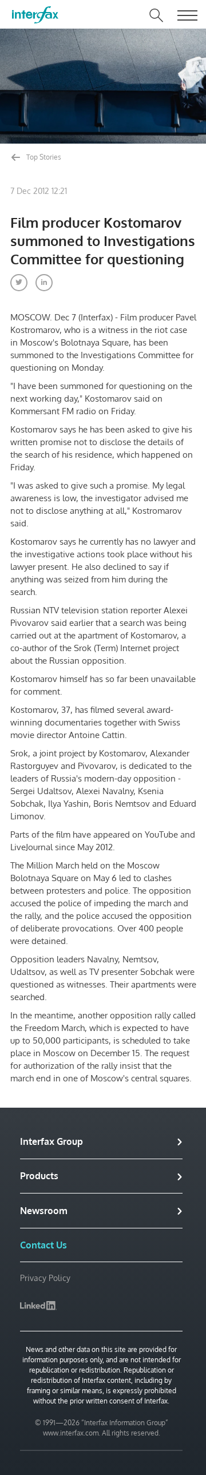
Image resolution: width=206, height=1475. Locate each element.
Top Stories (43, 157)
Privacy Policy (45, 1278)
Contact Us (43, 1245)
